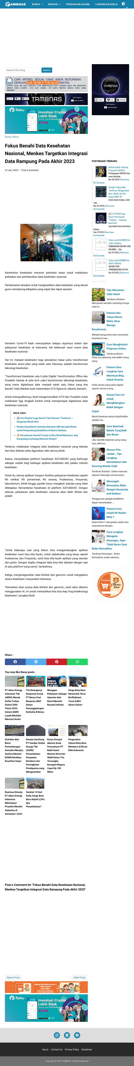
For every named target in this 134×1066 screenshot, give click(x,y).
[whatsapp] (77, 662)
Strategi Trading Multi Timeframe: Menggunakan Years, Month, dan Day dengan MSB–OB (119, 192)
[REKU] (46, 132)
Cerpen (12, 12)
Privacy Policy (72, 1049)
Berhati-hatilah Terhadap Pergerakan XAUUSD (118, 169)
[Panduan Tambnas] (46, 91)
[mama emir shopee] (46, 992)
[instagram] (57, 1035)
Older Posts (79, 977)
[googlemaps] (67, 1035)
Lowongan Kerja (106, 4)
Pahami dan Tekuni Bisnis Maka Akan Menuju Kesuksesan (107, 321)
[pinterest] (56, 662)
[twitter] (36, 662)
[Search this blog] (127, 8)
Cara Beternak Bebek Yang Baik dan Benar (117, 430)
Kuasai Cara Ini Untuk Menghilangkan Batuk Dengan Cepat (108, 403)
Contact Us (56, 1049)
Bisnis (36, 4)
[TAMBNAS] (15, 4)
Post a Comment (30, 170)
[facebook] (15, 662)
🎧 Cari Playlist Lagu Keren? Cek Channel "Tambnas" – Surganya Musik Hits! (118, 218)
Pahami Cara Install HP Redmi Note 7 (116, 513)
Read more (124, 179)
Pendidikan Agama (78, 4)
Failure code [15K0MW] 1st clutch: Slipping (119, 262)
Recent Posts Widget (99, 281)
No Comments (99, 182)
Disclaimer (87, 1049)
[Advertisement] (67, 36)
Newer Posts (13, 977)
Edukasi (53, 4)
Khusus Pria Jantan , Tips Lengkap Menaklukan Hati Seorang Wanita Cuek (109, 458)
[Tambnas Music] (46, 104)
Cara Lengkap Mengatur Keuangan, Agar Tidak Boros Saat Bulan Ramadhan (109, 540)
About (45, 1049)
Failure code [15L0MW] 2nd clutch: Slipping (119, 241)
